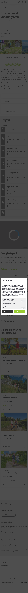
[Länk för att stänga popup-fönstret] (25, 280)
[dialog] (14, 296)
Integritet (11, 282)
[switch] (23, 301)
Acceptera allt (20, 311)
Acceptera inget (7, 311)
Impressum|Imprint (5, 282)
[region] (14, 303)
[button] (22, 301)
